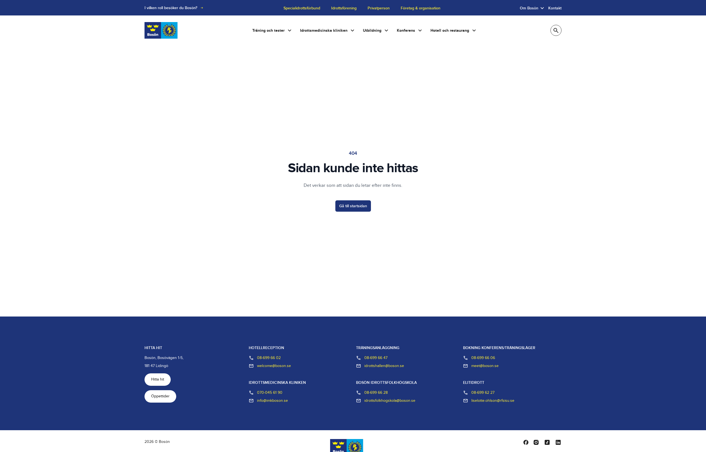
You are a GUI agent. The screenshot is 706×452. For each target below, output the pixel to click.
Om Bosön (529, 8)
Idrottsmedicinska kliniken (323, 30)
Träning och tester (268, 30)
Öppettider (160, 396)
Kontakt (554, 8)
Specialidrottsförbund (302, 8)
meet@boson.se (485, 366)
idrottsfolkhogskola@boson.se (389, 400)
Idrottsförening (344, 8)
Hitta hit (157, 379)
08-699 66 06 (483, 358)
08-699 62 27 (482, 392)
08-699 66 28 (376, 392)
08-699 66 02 (269, 358)
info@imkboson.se (272, 400)
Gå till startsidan (353, 206)
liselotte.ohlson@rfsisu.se (492, 400)
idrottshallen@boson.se (384, 366)
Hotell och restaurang (449, 30)
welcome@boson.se (274, 366)
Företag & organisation (420, 8)
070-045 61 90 (269, 392)
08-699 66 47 (375, 358)
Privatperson (379, 8)
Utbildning (372, 30)
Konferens (406, 30)
